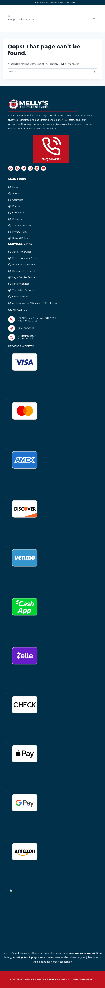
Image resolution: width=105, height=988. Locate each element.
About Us (17, 193)
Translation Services (23, 290)
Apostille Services (21, 251)
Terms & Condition (22, 225)
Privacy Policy (19, 232)
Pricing (16, 206)
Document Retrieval (23, 271)
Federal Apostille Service (25, 258)
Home (15, 187)
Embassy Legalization (24, 264)
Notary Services (20, 284)
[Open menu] (94, 18)
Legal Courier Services (24, 277)
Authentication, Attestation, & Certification (35, 303)
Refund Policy (20, 238)
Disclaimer (18, 219)
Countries (17, 200)
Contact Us (18, 212)
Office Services (20, 296)
